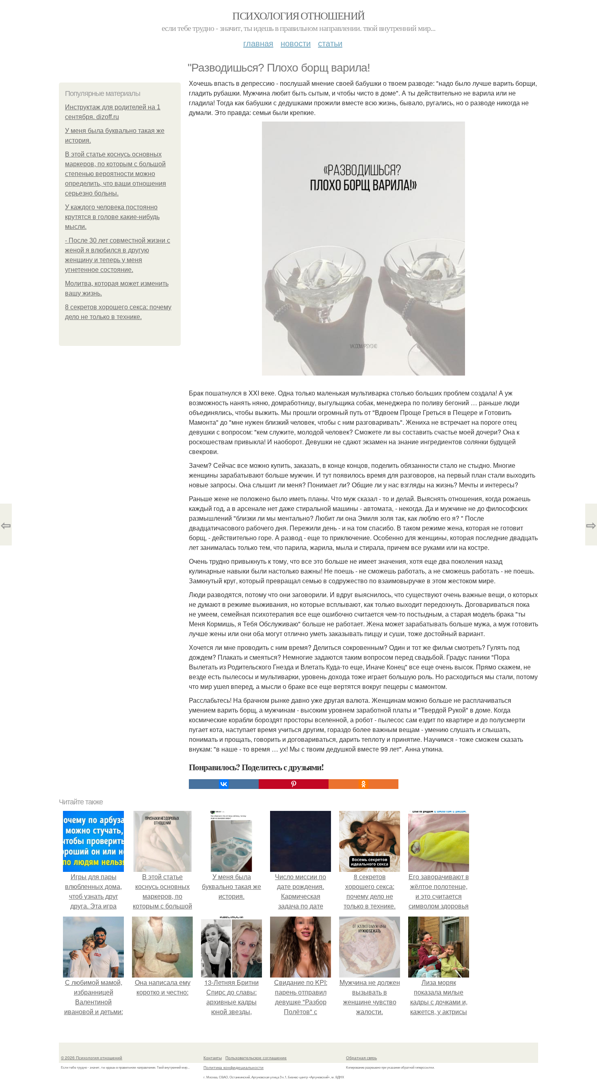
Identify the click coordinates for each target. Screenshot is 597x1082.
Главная (258, 43)
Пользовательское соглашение (256, 1057)
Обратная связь (361, 1057)
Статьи (330, 43)
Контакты (212, 1057)
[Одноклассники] (363, 784)
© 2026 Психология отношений (91, 1057)
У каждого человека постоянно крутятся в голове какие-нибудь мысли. (112, 217)
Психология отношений (298, 15)
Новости (296, 43)
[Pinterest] (294, 784)
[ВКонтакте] (224, 784)
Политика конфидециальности (233, 1067)
